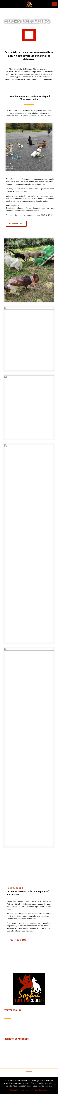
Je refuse (26, 1090)
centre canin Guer (34, 1054)
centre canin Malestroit (13, 1044)
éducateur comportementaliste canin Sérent (32, 1046)
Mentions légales (42, 1090)
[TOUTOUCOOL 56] (29, 4)
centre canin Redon (13, 1054)
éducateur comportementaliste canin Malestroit (23, 1049)
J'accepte (14, 1090)
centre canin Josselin (43, 1051)
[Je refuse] (54, 1085)
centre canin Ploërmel (33, 1044)
